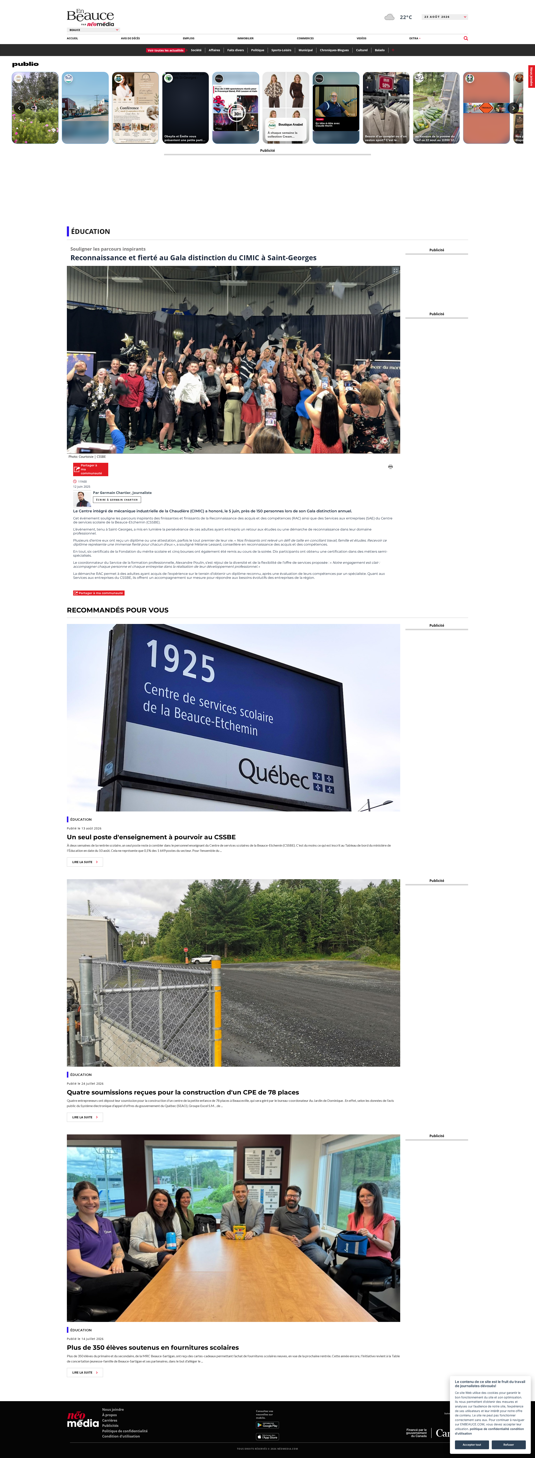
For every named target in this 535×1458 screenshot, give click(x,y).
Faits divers (235, 50)
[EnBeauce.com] (83, 1425)
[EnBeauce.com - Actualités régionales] (90, 17)
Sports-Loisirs (281, 50)
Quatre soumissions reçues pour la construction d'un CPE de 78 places (183, 1092)
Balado (380, 50)
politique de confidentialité (489, 1429)
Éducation (90, 231)
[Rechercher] (466, 38)
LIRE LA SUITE (82, 862)
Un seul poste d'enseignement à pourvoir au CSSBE (151, 837)
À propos (109, 1415)
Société (196, 50)
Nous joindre (113, 1409)
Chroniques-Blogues (334, 50)
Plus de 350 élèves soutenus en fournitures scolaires (153, 1347)
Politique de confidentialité (125, 1431)
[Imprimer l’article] (390, 467)
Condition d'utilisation (121, 1436)
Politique (257, 50)
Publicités (110, 1425)
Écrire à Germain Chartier (117, 499)
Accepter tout (472, 1444)
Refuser (508, 1444)
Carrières (109, 1420)
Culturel (362, 50)
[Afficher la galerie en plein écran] (395, 270)
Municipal (306, 50)
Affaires (214, 50)
